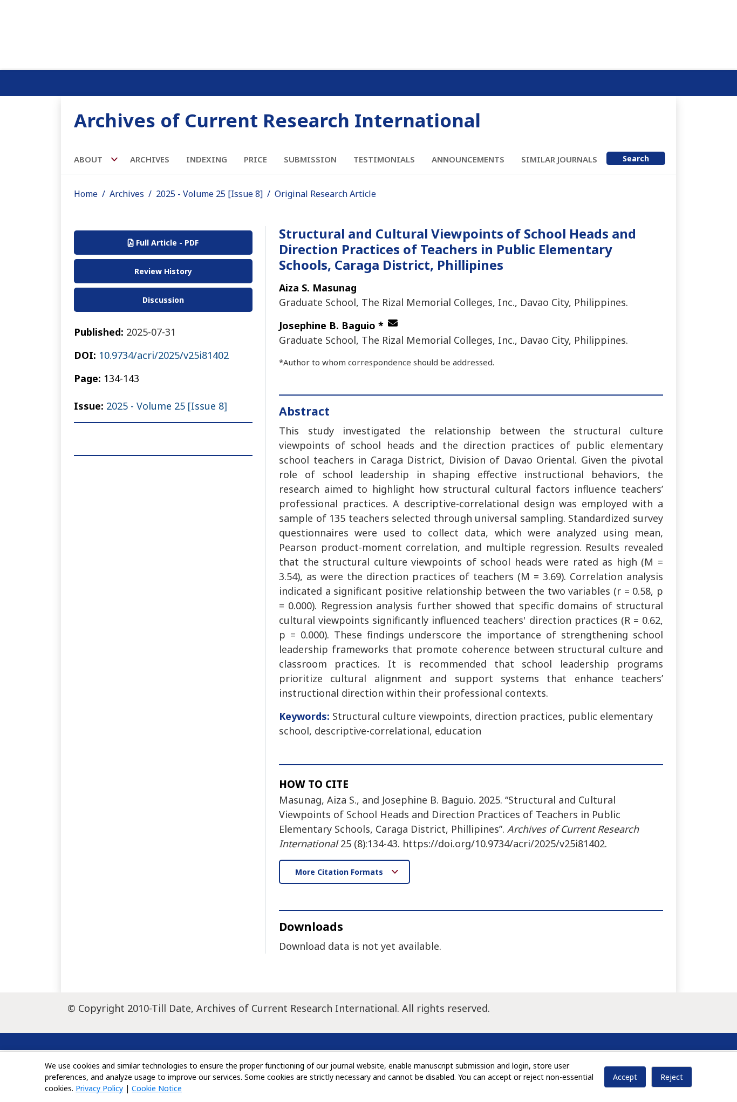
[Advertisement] (368, 32)
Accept (625, 1077)
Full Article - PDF (166, 242)
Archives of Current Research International (277, 120)
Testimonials (384, 159)
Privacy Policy (99, 1088)
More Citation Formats (340, 872)
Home (86, 194)
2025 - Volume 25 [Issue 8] (209, 194)
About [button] (89, 159)
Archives (149, 159)
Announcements (468, 159)
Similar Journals (559, 159)
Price (255, 159)
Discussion (163, 300)
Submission (310, 159)
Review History (163, 271)
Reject (671, 1077)
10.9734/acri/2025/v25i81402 (164, 355)
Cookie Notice (157, 1088)
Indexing (206, 159)
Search (636, 158)
